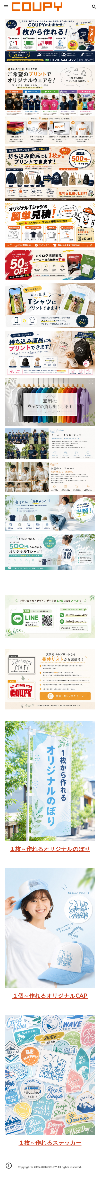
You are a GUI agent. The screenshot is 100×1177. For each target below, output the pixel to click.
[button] (6, 6)
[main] (50, 848)
